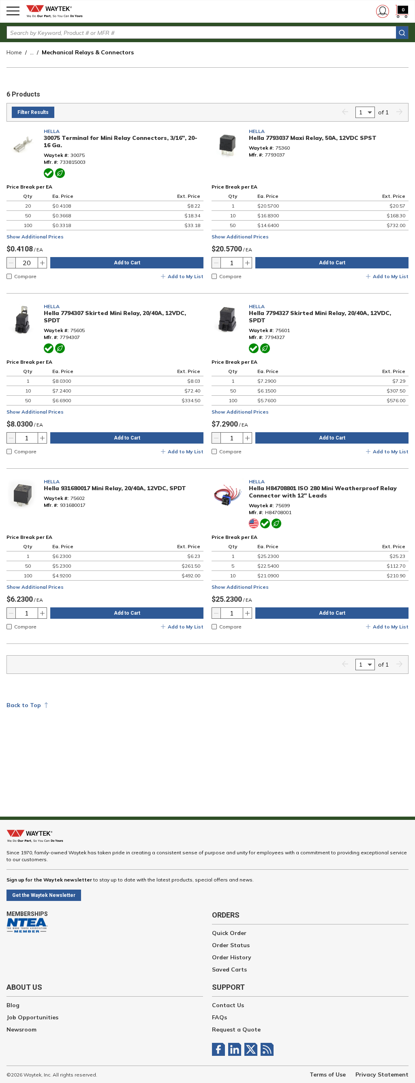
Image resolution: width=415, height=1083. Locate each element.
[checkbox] (9, 276)
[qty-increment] (42, 262)
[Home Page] (57, 11)
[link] (345, 112)
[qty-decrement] (11, 262)
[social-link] (220, 1049)
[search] (402, 32)
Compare (25, 276)
